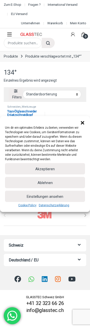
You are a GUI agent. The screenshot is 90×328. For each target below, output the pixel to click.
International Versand (63, 5)
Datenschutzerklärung (54, 205)
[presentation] (85, 215)
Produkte (11, 56)
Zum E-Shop (12, 5)
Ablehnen (45, 182)
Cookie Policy (27, 205)
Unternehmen (30, 23)
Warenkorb (55, 23)
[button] (82, 122)
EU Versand (19, 14)
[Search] (48, 43)
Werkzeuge (29, 106)
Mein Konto (78, 23)
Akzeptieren (45, 169)
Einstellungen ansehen (45, 196)
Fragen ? (34, 5)
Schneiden (14, 106)
